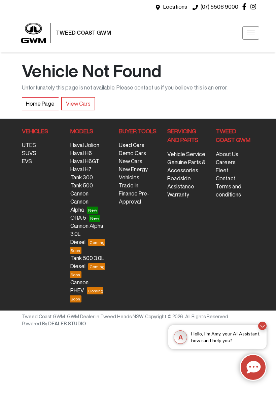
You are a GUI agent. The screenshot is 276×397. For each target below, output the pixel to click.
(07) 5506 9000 (219, 6)
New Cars (130, 161)
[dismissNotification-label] (262, 326)
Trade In (128, 185)
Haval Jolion (84, 145)
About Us (227, 154)
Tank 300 (81, 177)
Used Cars (131, 145)
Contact (226, 178)
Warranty (178, 194)
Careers (226, 162)
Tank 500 (81, 185)
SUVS (29, 153)
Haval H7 (81, 169)
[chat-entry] (253, 367)
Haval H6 (81, 153)
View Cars (78, 103)
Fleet (222, 170)
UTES (29, 145)
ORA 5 (78, 217)
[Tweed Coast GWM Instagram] (254, 6)
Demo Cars (132, 153)
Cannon (79, 193)
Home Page (40, 103)
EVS (27, 161)
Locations (175, 6)
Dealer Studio (67, 323)
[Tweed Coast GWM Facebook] (245, 6)
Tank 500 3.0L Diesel (87, 262)
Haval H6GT (84, 161)
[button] (250, 33)
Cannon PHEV (79, 286)
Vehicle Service (186, 154)
